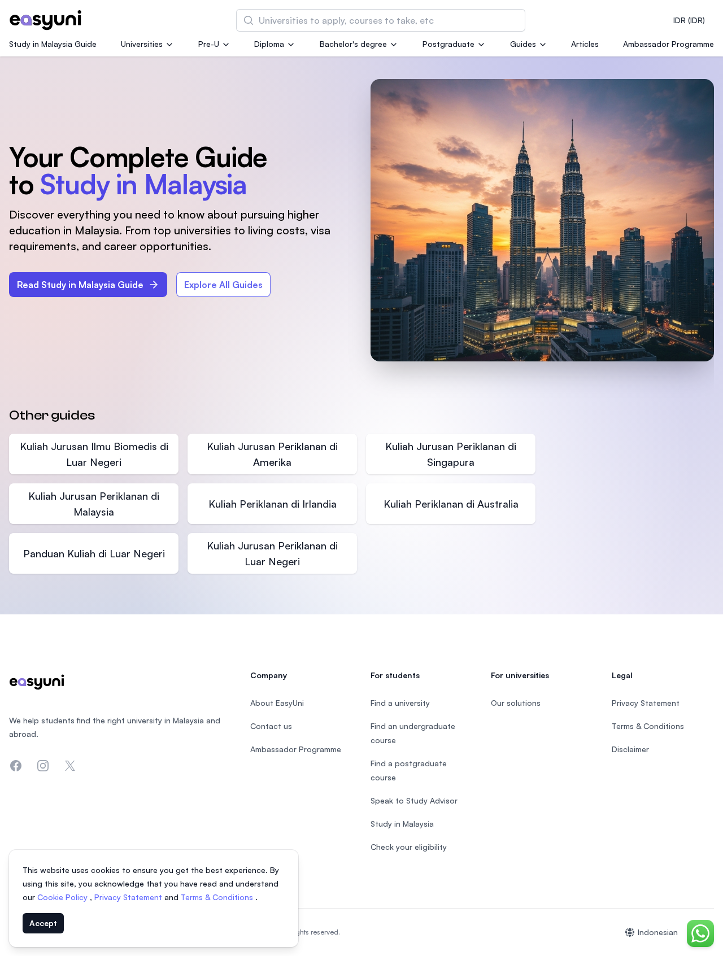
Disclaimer (630, 749)
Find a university (400, 703)
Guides (523, 44)
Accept (43, 923)
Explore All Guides (223, 284)
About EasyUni (277, 703)
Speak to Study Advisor (414, 800)
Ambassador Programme (668, 44)
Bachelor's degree (353, 44)
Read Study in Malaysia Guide (80, 284)
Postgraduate (448, 44)
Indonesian (658, 932)
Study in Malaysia (402, 823)
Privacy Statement (129, 897)
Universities (142, 44)
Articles (585, 44)
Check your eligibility (409, 847)
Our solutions (516, 703)
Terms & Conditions (218, 897)
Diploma (269, 44)
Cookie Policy (63, 897)
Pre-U (208, 44)
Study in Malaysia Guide (53, 44)
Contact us (271, 726)
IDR (689, 20)
